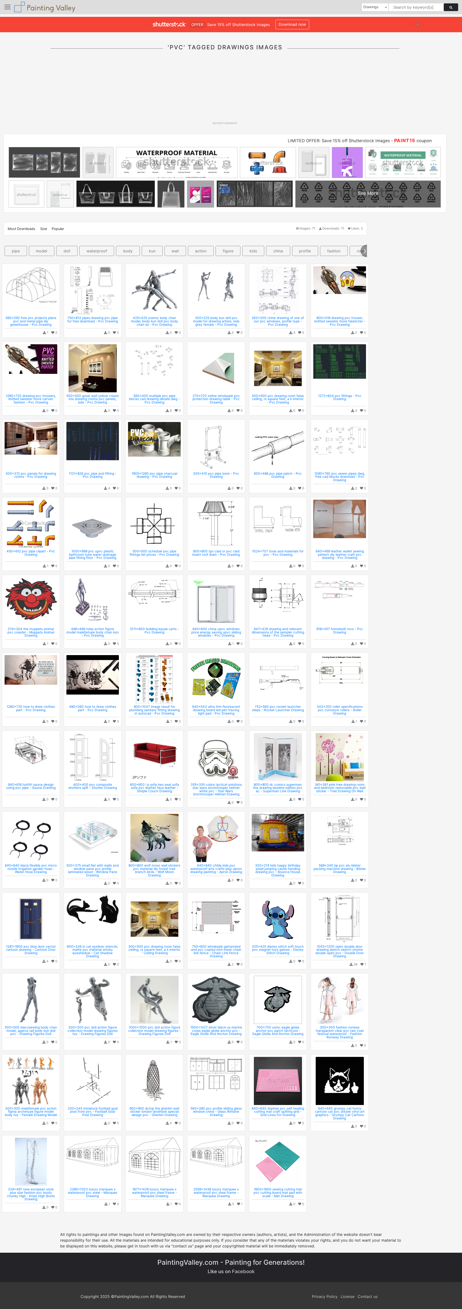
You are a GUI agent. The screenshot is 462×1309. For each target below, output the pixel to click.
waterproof (97, 251)
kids (253, 251)
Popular (58, 229)
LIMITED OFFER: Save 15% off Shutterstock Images (339, 140)
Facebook (243, 1271)
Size (43, 229)
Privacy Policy (325, 1296)
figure (228, 251)
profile (305, 251)
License (347, 1296)
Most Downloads (21, 229)
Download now (292, 24)
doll (67, 251)
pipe (16, 251)
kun (152, 251)
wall (175, 251)
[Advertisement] (225, 89)
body (128, 251)
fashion (333, 251)
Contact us (368, 1296)
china (278, 251)
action (200, 251)
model (41, 251)
